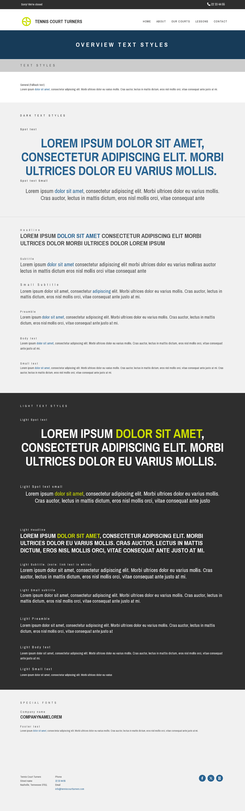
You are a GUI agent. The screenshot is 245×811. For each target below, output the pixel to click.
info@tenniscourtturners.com (69, 789)
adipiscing (102, 291)
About (161, 21)
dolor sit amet (42, 89)
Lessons (201, 21)
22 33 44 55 (60, 781)
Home (147, 21)
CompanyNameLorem (41, 717)
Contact (220, 21)
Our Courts (180, 21)
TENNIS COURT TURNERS (58, 21)
